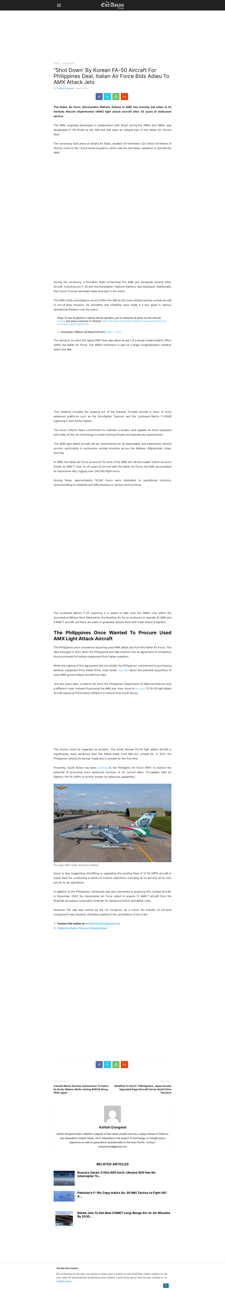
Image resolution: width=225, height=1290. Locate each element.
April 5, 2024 (113, 331)
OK (166, 1285)
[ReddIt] (124, 96)
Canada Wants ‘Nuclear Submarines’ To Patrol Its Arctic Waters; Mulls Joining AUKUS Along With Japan (81, 1089)
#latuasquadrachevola (154, 321)
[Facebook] (99, 96)
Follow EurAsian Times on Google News (82, 928)
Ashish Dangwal (65, 88)
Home (56, 63)
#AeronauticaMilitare (130, 321)
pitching (103, 767)
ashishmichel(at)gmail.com (102, 923)
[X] (107, 96)
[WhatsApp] (116, 96)
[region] (112, 38)
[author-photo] (112, 1122)
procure (140, 688)
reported (123, 670)
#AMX (61, 321)
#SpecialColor (109, 321)
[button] (59, 5)
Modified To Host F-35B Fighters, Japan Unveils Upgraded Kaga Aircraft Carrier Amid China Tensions (142, 1089)
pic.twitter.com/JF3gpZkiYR (73, 324)
